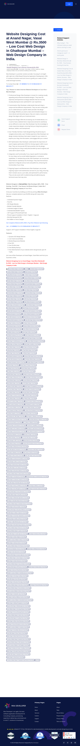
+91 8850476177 (35, 226)
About (36, 710)
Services (37, 713)
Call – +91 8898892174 (12, 226)
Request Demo (60, 715)
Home (36, 707)
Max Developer (35, 742)
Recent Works (60, 713)
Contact (37, 721)
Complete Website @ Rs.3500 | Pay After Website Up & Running (28, 223)
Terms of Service (61, 721)
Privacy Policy (60, 718)
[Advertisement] (40, 686)
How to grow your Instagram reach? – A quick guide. (63, 53)
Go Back (58, 29)
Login (69, 4)
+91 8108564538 (34, 84)
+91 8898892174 (24, 84)
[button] (76, 4)
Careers (37, 715)
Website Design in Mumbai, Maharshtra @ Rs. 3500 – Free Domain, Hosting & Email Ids (64, 62)
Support (37, 718)
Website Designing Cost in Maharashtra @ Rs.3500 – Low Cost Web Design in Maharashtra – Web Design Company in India (65, 102)
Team (58, 710)
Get (7, 223)
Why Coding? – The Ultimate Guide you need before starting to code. (64, 45)
